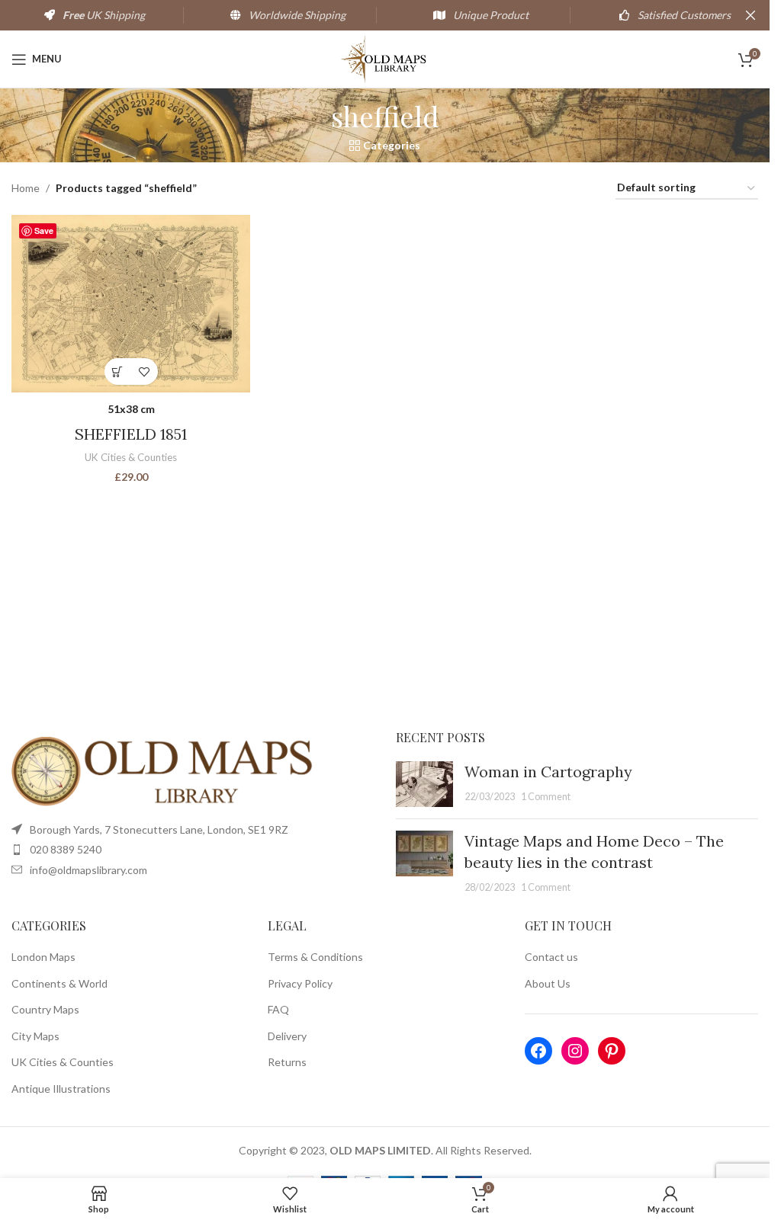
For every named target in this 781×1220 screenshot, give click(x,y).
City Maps (35, 1035)
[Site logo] (385, 57)
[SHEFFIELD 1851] (130, 303)
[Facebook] (538, 1051)
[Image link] (164, 770)
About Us (547, 983)
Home (25, 187)
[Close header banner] (750, 15)
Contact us (551, 956)
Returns (287, 1061)
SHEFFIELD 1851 (131, 433)
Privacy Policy (300, 983)
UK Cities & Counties (131, 457)
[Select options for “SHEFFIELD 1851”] (117, 371)
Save (43, 230)
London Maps (43, 956)
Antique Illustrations (61, 1088)
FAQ (278, 1009)
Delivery (287, 1035)
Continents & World (59, 983)
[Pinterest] (611, 1051)
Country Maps (45, 1009)
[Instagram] (575, 1051)
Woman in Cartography (548, 771)
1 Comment (545, 796)
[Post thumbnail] (424, 784)
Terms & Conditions (315, 956)
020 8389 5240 (65, 849)
